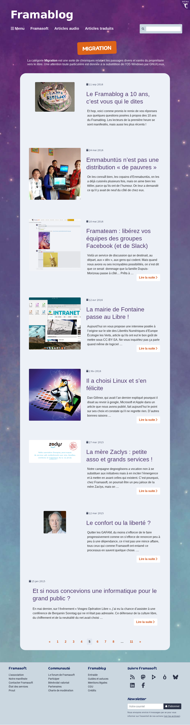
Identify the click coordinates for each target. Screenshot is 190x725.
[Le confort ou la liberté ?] (55, 523)
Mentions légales (97, 682)
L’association (16, 674)
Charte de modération (60, 690)
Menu (19, 28)
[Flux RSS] (132, 679)
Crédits (92, 690)
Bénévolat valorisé (58, 682)
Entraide (93, 674)
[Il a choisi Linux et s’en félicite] (55, 395)
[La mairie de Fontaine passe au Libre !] (55, 324)
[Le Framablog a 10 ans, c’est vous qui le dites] (55, 98)
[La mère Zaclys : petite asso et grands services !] (55, 452)
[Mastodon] (143, 679)
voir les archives (171, 716)
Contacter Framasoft (21, 682)
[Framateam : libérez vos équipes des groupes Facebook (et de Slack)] (55, 246)
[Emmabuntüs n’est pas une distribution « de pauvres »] (55, 175)
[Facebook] (143, 687)
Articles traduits (99, 28)
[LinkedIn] (132, 687)
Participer (53, 678)
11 (131, 641)
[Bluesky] (175, 679)
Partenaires (55, 686)
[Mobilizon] (165, 679)
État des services (18, 686)
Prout (12, 690)
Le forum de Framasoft (61, 674)
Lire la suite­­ (147, 277)
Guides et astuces (98, 678)
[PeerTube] (154, 679)
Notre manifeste (18, 678)
